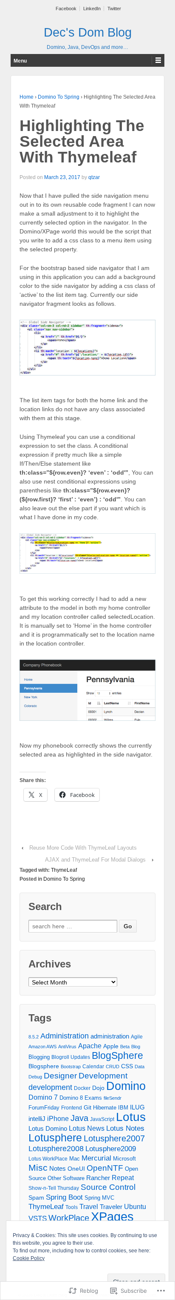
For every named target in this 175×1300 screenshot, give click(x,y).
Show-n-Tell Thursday (53, 1188)
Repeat (123, 1177)
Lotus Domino (47, 1128)
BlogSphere (117, 1055)
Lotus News (86, 1128)
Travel (88, 1206)
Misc (38, 1168)
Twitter (114, 8)
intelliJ (36, 1118)
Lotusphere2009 (110, 1149)
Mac (74, 1158)
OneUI (76, 1168)
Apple (111, 1046)
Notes (57, 1168)
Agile (137, 1037)
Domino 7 (43, 1097)
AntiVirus (67, 1046)
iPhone (58, 1118)
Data (139, 1066)
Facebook (66, 8)
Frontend (71, 1108)
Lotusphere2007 (114, 1138)
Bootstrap (71, 1066)
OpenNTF (105, 1167)
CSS (127, 1066)
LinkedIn (92, 8)
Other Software (66, 1178)
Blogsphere (43, 1066)
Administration (64, 1035)
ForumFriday (43, 1107)
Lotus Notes (125, 1128)
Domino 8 (71, 1098)
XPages (112, 1216)
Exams (93, 1098)
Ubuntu (135, 1206)
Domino (126, 1085)
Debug (35, 1076)
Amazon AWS (42, 1046)
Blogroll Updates (70, 1057)
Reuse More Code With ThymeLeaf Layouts (83, 848)
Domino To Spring (58, 97)
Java (79, 1118)
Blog (135, 1046)
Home (27, 97)
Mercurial (96, 1158)
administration (109, 1036)
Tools (71, 1207)
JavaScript (102, 1119)
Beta (125, 1046)
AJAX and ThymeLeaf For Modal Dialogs (95, 859)
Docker (82, 1088)
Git (87, 1107)
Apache (90, 1046)
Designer (60, 1075)
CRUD (112, 1066)
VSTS (37, 1218)
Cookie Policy (29, 1258)
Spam (36, 1197)
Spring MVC (99, 1198)
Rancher (98, 1177)
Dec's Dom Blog (88, 32)
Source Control (108, 1187)
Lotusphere (55, 1138)
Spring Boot (64, 1197)
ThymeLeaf (64, 870)
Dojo (98, 1087)
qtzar (94, 177)
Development (103, 1075)
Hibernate (104, 1107)
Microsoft (124, 1158)
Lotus (131, 1117)
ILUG (137, 1107)
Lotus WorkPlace (48, 1159)
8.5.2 (33, 1036)
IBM (123, 1107)
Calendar (93, 1067)
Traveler (111, 1206)
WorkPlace (68, 1218)
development (50, 1087)
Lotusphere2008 (56, 1148)
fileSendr (112, 1098)
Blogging (39, 1057)
